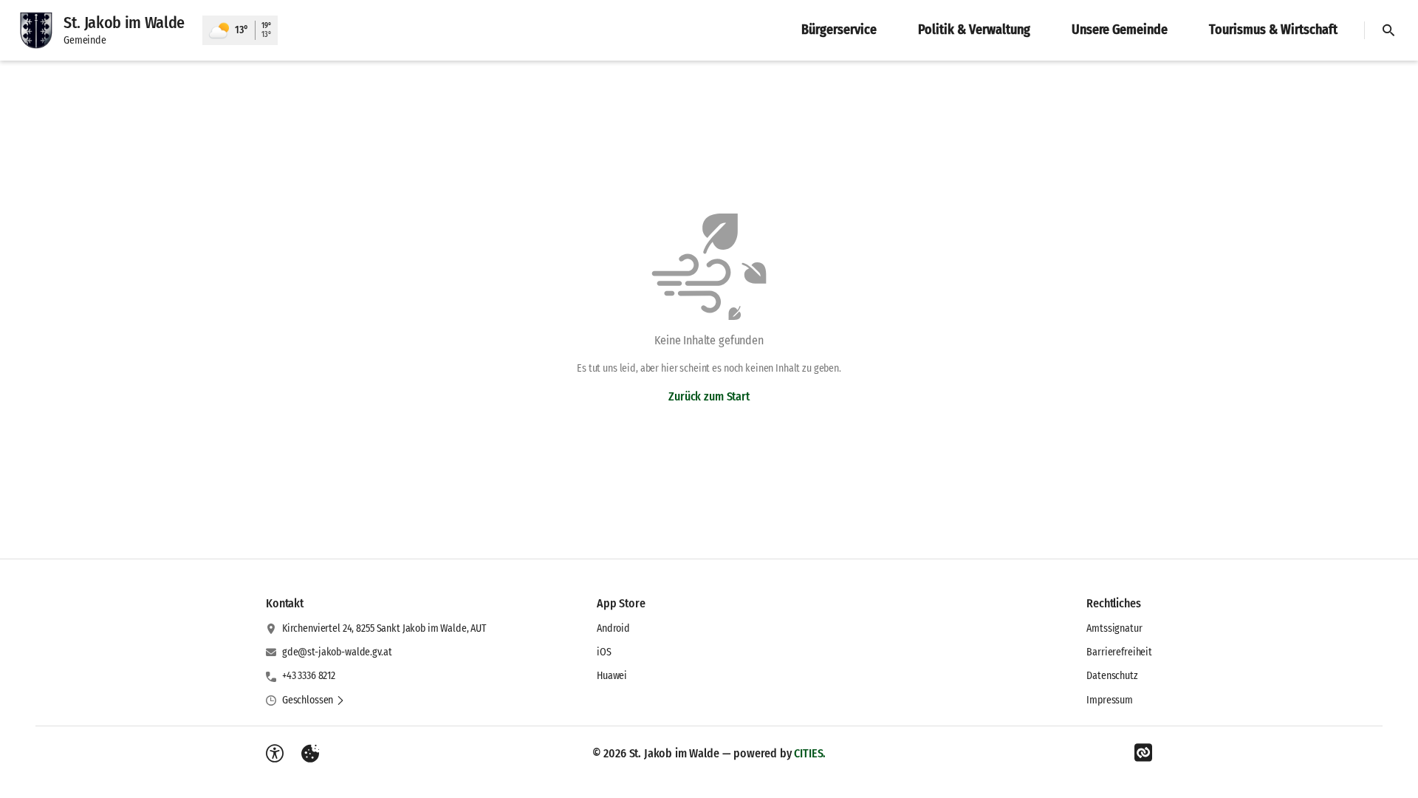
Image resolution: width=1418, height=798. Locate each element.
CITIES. (810, 753)
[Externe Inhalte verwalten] (310, 754)
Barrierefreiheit (1119, 652)
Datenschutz (1111, 675)
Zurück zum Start (708, 396)
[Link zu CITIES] (1143, 753)
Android (613, 628)
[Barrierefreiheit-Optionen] (275, 754)
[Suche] (1388, 30)
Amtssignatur (1114, 628)
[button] (313, 700)
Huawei (612, 675)
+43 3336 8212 (308, 675)
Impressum (1109, 700)
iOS (604, 652)
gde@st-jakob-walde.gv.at (337, 652)
